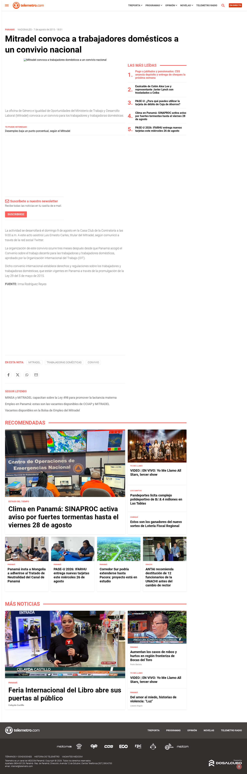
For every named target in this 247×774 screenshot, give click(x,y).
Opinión (170, 5)
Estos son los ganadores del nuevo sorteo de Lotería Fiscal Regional (156, 524)
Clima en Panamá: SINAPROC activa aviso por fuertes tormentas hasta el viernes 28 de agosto (160, 116)
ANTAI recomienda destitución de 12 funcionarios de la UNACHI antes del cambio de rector (160, 577)
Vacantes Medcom (72, 756)
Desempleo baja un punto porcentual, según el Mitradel (37, 131)
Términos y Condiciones (18, 756)
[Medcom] (182, 749)
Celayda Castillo (16, 705)
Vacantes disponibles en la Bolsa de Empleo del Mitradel (42, 410)
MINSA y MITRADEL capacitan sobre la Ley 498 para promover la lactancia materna (61, 397)
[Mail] (36, 375)
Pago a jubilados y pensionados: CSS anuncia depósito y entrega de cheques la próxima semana (160, 74)
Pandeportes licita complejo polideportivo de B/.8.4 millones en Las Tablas (156, 499)
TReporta (134, 5)
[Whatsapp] (27, 375)
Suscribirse (16, 214)
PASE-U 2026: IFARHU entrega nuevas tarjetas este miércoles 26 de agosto (158, 129)
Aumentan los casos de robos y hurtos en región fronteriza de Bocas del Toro (153, 656)
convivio (93, 362)
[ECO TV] (123, 749)
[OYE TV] (94, 749)
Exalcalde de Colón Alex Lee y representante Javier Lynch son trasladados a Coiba (154, 89)
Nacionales (25, 29)
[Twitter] (17, 375)
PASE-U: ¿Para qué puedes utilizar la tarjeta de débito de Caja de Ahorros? (157, 102)
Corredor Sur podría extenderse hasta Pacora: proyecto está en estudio (118, 575)
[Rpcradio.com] (138, 749)
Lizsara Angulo (136, 706)
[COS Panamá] (108, 749)
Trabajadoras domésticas (64, 362)
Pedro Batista (136, 664)
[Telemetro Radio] (167, 749)
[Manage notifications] (239, 766)
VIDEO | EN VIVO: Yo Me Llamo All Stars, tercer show (155, 473)
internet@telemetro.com (22, 766)
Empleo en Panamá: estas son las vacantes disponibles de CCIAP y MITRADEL (57, 404)
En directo (235, 5)
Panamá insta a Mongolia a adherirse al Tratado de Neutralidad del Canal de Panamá (27, 575)
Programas (153, 5)
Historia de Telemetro (46, 756)
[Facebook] (8, 375)
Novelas (185, 5)
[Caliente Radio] (153, 749)
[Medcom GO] (64, 749)
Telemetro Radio (206, 5)
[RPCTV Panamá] (79, 749)
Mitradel (34, 362)
